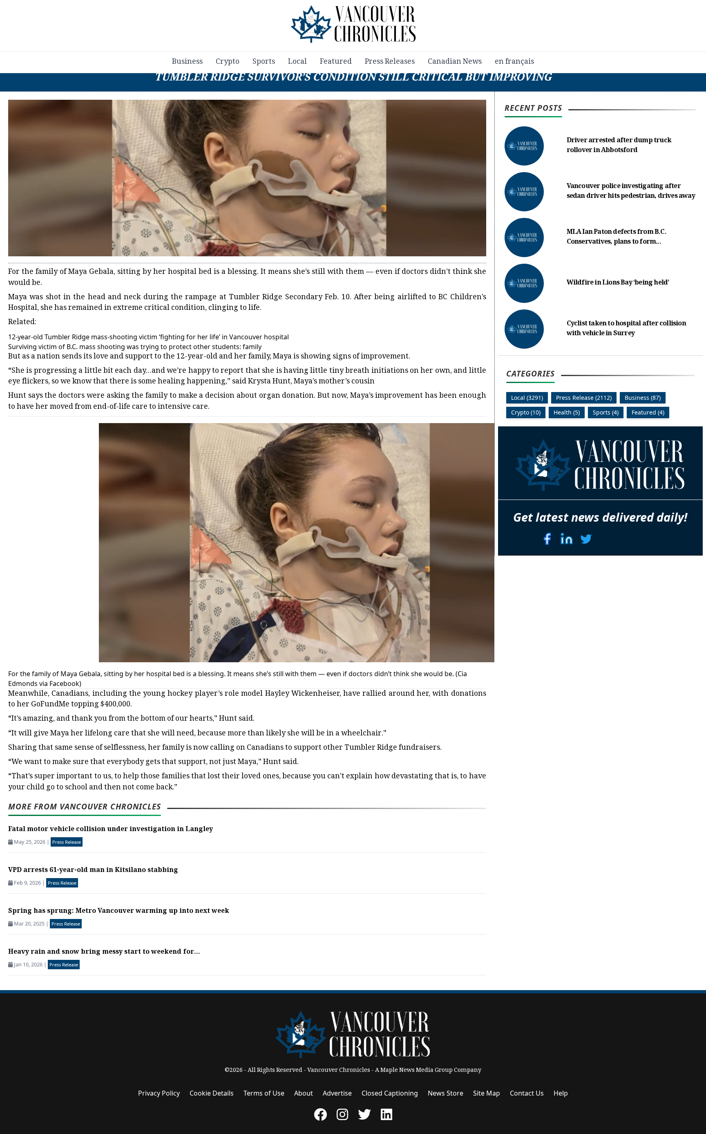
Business (187, 62)
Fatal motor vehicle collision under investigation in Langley (110, 829)
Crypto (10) (526, 412)
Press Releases (390, 62)
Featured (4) (648, 412)
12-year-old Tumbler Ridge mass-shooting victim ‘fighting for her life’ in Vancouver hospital (148, 336)
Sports (263, 62)
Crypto (227, 62)
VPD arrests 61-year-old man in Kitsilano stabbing (93, 870)
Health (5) (567, 412)
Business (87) (643, 397)
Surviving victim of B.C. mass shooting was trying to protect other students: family (134, 346)
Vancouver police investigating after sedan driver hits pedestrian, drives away (631, 191)
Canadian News (455, 62)
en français (514, 62)
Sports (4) (606, 412)
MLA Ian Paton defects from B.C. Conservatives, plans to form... (616, 237)
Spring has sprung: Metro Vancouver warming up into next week (118, 911)
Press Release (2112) (584, 397)
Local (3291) (527, 397)
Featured (336, 62)
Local (297, 62)
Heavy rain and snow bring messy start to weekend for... (104, 952)
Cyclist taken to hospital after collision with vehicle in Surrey (626, 328)
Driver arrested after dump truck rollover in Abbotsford (619, 145)
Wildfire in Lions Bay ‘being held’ (618, 283)
